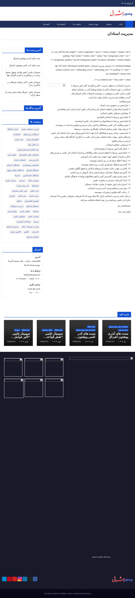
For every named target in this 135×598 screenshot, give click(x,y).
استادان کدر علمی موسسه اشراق (118, 326)
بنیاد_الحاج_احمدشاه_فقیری (28, 150)
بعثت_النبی (19, 140)
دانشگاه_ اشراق (13, 165)
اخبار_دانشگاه (13, 129)
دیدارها (17, 175)
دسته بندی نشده (123, 330)
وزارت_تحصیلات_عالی (30, 227)
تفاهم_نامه (12, 155)
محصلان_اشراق (32, 206)
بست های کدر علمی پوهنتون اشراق (24, 65)
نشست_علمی (33, 216)
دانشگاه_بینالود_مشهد (15, 170)
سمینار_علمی (11, 181)
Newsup (76, 593)
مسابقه (36, 211)
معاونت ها (77, 24)
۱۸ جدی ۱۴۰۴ (89, 341)
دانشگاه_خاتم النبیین (31, 175)
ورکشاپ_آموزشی (23, 222)
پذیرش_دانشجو (12, 227)
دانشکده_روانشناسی (31, 165)
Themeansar (86, 593)
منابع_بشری (12, 211)
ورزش (36, 222)
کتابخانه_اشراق (33, 237)
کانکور (26, 232)
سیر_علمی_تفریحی (19, 191)
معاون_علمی (25, 211)
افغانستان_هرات (32, 140)
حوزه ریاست (93, 24)
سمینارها (35, 186)
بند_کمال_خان (33, 145)
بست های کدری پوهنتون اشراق (26, 58)
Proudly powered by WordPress (56, 593)
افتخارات (16, 134)
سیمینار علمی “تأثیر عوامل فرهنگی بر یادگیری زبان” (21, 338)
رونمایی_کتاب (33, 181)
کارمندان (35, 232)
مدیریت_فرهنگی (16, 206)
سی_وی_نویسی (22, 186)
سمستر (22, 181)
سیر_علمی (34, 191)
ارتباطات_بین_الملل (31, 134)
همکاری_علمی (19, 216)
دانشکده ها (61, 24)
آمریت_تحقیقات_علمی (30, 129)
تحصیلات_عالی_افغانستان (29, 155)
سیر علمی (22, 196)
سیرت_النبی (34, 196)
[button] (4, 24)
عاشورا (12, 196)
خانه (120, 24)
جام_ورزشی (34, 160)
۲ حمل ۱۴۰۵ (122, 341)
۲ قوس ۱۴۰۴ (24, 341)
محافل (19, 201)
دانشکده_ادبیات (20, 160)
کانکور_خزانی (15, 232)
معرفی (109, 24)
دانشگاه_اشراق (33, 170)
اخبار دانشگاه (91, 326)
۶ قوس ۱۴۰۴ (56, 341)
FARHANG (110, 341)
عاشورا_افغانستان (32, 201)
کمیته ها (46, 24)
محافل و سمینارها (47, 330)
